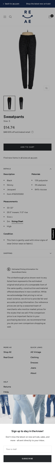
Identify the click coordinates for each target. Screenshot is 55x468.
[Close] (50, 399)
